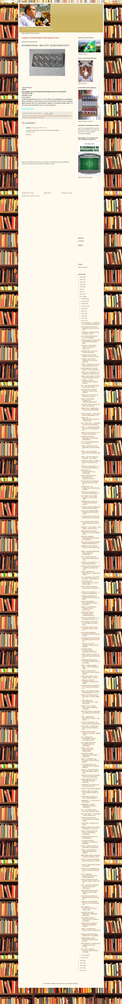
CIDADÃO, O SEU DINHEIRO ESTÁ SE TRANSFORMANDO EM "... (90, 903)
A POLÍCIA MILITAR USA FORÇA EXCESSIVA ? (90, 865)
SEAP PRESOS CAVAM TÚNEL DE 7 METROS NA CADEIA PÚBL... (89, 623)
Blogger (76, 983)
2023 (81, 284)
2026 (81, 277)
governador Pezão (43, 116)
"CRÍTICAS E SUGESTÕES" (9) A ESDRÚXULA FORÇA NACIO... (90, 373)
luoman (64, 983)
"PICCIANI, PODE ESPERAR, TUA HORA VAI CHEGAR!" (90, 405)
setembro (83, 306)
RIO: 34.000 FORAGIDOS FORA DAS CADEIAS (90, 442)
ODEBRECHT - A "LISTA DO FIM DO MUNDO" (90, 801)
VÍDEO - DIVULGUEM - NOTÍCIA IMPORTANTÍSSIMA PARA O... (90, 377)
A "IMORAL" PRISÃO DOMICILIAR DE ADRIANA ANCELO (89, 381)
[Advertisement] (47, 178)
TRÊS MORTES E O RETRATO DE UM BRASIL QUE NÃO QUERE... (90, 945)
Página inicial (47, 193)
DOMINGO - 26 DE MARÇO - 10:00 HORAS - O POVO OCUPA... (90, 527)
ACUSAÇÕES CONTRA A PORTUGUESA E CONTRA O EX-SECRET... (90, 919)
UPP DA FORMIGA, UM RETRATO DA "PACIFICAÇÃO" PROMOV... (90, 323)
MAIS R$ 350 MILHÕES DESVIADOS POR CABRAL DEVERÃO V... (89, 603)
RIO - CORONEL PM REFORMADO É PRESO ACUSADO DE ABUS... (88, 738)
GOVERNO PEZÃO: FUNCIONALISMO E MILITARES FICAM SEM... (89, 650)
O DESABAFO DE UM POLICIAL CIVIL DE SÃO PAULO (90, 785)
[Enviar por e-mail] (45, 113)
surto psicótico (40, 117)
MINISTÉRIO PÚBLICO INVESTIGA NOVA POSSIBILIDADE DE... (88, 613)
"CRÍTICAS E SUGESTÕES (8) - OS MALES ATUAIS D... (90, 395)
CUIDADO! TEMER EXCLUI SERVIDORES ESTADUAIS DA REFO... (90, 597)
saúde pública (33, 117)
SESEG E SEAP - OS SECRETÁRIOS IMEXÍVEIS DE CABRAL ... (90, 488)
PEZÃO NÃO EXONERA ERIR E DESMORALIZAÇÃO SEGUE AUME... (90, 512)
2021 (81, 289)
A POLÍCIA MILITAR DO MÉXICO (90, 788)
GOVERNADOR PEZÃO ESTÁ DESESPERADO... (89, 837)
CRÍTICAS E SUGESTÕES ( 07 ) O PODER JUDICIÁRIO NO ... (90, 433)
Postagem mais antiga (66, 193)
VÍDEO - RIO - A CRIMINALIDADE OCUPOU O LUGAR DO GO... (90, 419)
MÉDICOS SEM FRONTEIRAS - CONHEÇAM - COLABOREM (90, 934)
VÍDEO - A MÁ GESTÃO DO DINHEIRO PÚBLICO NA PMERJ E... (89, 851)
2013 (81, 968)
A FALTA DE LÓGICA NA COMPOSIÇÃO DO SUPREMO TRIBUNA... (90, 766)
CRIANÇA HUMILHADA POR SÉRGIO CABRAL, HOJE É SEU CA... (90, 881)
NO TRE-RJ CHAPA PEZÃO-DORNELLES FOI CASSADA (89, 355)
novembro (84, 301)
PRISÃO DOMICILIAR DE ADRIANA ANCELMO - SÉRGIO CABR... (90, 733)
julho (82, 311)
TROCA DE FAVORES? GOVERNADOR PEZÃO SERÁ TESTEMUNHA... (90, 538)
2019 (81, 291)
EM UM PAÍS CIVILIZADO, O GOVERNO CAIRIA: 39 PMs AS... (89, 628)
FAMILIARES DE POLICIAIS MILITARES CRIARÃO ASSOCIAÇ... (89, 780)
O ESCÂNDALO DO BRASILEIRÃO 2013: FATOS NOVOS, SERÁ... (89, 582)
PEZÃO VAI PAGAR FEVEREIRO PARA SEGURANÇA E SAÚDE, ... (90, 860)
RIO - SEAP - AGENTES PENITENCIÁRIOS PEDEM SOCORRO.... (89, 950)
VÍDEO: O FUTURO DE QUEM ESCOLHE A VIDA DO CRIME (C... (90, 696)
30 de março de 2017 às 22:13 (39, 128)
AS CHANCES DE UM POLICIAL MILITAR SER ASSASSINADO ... (90, 517)
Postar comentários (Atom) (33, 196)
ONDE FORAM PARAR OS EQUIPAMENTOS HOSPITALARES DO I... (88, 477)
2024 (81, 282)
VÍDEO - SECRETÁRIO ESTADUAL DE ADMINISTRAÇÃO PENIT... (89, 400)
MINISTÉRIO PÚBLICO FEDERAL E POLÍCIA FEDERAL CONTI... (90, 856)
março (83, 321)
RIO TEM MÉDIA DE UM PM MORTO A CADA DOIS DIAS (90, 369)
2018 (81, 294)
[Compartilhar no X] (48, 113)
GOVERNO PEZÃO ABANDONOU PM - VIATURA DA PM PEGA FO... (90, 687)
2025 (81, 279)
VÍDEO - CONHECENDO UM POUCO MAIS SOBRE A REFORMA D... (89, 832)
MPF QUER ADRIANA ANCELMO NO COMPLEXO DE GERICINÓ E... (90, 713)
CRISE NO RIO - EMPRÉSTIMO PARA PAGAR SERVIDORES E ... (90, 409)
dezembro (84, 298)
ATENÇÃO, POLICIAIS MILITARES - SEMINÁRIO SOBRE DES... (89, 914)
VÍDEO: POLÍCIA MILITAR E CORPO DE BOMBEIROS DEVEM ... (89, 924)
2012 (81, 970)
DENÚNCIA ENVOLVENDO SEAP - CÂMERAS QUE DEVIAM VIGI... (90, 567)
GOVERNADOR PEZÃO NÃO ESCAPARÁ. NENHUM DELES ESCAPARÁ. (90, 661)
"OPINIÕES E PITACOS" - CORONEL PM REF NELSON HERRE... (89, 681)
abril (82, 318)
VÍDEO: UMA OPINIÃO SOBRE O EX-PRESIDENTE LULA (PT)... (90, 691)
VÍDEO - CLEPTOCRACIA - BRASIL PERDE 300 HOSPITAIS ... (90, 930)
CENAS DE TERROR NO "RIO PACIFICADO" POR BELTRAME (90, 723)
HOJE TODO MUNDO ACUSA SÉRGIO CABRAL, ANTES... (89, 677)
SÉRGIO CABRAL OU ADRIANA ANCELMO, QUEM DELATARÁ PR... (90, 656)
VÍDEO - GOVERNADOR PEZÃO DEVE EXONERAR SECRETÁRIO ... (90, 553)
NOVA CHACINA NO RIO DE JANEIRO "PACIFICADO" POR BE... (90, 897)
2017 (81, 296)
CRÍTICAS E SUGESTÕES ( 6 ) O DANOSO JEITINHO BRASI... (90, 467)
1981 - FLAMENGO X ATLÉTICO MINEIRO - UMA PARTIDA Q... (90, 578)
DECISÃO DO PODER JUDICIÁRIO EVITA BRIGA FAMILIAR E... (89, 755)
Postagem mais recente (28, 193)
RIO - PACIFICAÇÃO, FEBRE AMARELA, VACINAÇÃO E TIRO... (89, 497)
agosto (83, 308)
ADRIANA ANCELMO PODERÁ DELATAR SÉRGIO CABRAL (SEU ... (90, 771)
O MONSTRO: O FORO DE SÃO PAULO (89, 824)
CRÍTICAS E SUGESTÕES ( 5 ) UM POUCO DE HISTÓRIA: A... (90, 492)
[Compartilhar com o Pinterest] (52, 113)
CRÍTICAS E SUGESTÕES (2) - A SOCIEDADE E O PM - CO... (90, 618)
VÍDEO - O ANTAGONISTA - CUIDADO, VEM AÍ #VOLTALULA (89, 608)
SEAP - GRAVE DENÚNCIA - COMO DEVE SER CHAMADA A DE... (90, 558)
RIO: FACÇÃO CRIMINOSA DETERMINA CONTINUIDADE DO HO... (90, 634)
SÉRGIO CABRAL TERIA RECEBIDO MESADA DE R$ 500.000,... (89, 939)
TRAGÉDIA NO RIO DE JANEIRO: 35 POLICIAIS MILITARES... (90, 776)
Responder (28, 134)
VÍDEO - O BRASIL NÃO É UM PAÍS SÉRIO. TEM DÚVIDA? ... (90, 846)
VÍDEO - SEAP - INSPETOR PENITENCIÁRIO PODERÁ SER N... (90, 453)
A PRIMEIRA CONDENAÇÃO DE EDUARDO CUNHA (90, 333)
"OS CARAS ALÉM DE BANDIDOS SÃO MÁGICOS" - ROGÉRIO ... (90, 842)
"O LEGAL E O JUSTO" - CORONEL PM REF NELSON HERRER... (89, 645)
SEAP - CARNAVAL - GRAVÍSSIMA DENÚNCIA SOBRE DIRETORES (89, 875)
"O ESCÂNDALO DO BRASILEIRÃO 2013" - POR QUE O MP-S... (89, 702)
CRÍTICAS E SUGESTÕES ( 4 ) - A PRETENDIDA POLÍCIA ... (90, 563)
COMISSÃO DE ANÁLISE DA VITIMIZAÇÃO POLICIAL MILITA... (89, 503)
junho (83, 313)
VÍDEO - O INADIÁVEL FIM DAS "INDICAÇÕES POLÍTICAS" (90, 365)
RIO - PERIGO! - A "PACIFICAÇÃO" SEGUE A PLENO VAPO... (89, 908)
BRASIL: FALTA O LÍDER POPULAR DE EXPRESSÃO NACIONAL (89, 707)
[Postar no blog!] (47, 113)
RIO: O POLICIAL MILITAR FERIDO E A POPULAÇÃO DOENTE (89, 391)
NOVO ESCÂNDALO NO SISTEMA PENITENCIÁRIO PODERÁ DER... (90, 341)
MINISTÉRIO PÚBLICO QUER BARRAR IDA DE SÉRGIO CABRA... (89, 892)
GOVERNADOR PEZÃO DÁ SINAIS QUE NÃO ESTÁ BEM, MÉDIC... (90, 819)
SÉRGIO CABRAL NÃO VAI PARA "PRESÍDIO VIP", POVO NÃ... (90, 828)
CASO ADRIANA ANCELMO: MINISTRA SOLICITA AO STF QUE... (90, 328)
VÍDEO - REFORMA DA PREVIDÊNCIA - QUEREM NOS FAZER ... (90, 573)
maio (82, 316)
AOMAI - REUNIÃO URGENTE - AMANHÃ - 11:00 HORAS (90, 457)
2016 (81, 960)
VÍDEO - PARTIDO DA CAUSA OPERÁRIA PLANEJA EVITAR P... (90, 447)
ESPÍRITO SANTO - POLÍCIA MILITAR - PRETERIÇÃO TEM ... (90, 547)
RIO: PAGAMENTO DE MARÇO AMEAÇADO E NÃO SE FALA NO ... (90, 523)
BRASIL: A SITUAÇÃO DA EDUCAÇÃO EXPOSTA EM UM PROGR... (90, 672)
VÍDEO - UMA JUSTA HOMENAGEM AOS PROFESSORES (87, 749)
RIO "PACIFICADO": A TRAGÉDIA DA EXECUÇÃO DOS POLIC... (90, 424)
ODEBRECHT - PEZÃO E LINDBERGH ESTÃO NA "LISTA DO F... (88, 806)
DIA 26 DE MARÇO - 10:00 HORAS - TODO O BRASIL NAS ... (90, 814)
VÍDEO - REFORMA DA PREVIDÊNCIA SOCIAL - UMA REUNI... (90, 718)
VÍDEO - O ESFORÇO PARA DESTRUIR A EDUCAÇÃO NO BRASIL (90, 760)
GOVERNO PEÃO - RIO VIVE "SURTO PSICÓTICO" (89, 351)
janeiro (83, 957)
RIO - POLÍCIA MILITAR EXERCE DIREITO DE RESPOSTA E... (90, 542)
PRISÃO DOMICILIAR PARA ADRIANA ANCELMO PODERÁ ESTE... (90, 532)
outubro (83, 303)
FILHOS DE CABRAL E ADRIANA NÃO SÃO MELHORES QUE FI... (90, 462)
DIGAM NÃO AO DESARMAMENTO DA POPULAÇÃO (88, 471)
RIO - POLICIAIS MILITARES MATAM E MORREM (89, 337)
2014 (81, 965)
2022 (81, 287)
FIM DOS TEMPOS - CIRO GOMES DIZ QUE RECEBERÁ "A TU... (90, 414)
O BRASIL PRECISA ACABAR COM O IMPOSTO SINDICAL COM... (90, 792)
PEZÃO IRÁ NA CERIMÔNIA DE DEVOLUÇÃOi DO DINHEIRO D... (90, 870)
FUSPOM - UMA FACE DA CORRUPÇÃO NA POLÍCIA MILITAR (89, 360)
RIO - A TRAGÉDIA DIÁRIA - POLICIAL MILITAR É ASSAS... (90, 810)
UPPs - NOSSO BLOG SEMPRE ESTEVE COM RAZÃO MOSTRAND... (89, 886)
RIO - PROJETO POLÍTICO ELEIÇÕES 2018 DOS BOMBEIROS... (88, 744)
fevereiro (83, 955)
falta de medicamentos (33, 116)
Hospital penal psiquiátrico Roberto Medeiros (58, 116)
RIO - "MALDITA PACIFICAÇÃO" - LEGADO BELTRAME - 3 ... (90, 386)
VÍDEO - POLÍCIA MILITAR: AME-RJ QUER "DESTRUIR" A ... (90, 588)
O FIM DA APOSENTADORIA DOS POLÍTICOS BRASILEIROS (90, 507)
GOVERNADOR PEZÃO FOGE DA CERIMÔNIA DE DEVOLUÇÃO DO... (90, 639)
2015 (81, 963)
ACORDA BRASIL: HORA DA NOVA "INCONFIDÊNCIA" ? (89, 797)
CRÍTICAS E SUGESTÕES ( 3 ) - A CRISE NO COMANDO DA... (90, 592)
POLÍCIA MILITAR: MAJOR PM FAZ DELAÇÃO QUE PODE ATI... (90, 482)
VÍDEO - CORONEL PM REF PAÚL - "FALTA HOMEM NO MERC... (89, 666)
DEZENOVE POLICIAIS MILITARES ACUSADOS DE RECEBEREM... (89, 438)
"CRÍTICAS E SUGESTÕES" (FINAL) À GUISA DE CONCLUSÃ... (89, 347)
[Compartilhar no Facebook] (50, 113)
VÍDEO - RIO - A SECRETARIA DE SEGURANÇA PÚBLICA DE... (89, 727)
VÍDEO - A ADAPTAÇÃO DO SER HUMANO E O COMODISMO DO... (90, 428)
